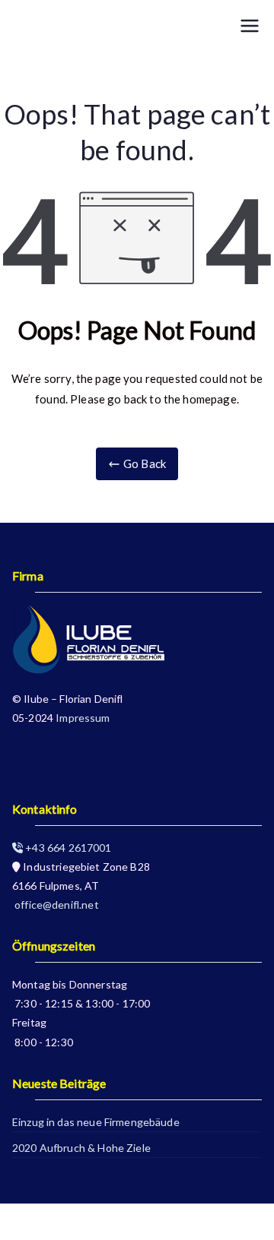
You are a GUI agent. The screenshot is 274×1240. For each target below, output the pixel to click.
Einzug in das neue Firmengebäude (96, 1121)
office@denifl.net (55, 904)
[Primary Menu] (249, 27)
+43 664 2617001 (67, 847)
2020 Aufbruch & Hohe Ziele (81, 1147)
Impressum (83, 717)
